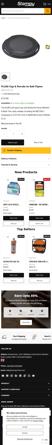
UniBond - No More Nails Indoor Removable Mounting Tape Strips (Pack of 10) (38, 204)
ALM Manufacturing (11, 94)
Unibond (32, 201)
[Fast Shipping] (17, 337)
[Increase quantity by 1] (22, 134)
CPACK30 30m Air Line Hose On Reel (39, 261)
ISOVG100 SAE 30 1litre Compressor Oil (13, 261)
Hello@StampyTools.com (15, 370)
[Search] (47, 11)
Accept (24, 427)
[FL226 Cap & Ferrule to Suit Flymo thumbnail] (5, 77)
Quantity (4, 128)
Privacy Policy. (38, 421)
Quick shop (13, 218)
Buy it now (38, 142)
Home (3, 18)
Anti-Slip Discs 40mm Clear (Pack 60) (12, 204)
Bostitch (6, 258)
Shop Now (26, 322)
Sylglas (6, 201)
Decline (24, 433)
